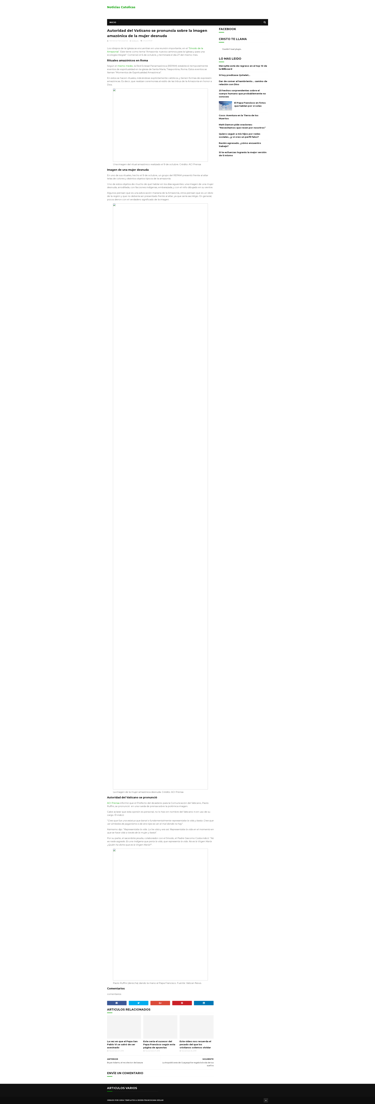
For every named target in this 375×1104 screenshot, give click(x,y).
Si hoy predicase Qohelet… (234, 75)
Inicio (112, 22)
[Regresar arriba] (266, 1100)
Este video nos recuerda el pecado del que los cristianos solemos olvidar (195, 1044)
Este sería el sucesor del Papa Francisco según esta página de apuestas (159, 1044)
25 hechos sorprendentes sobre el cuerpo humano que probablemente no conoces (242, 93)
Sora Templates (127, 1100)
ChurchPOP (147, 41)
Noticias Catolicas (121, 7)
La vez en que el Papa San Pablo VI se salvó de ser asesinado (122, 1044)
